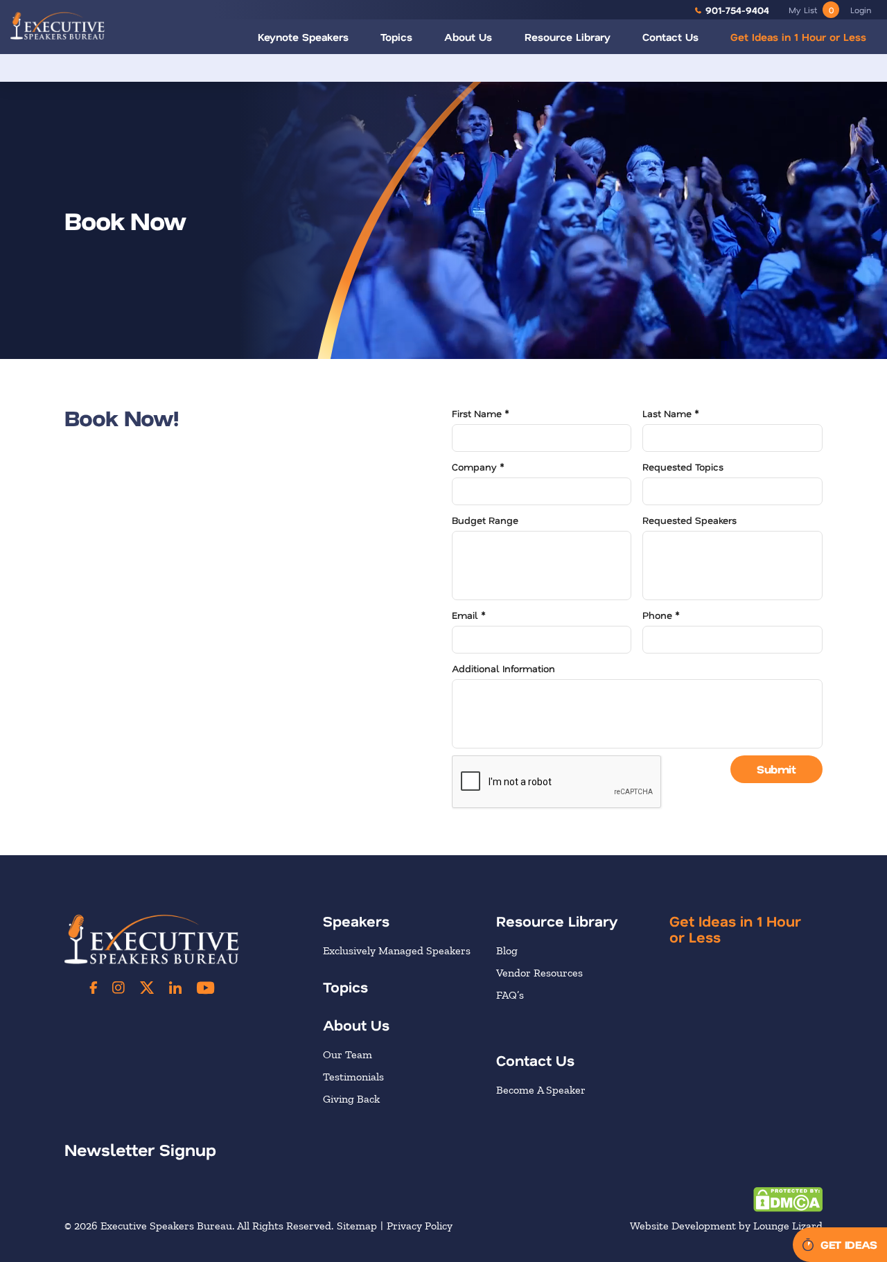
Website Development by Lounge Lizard (726, 1225)
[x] (147, 987)
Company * (478, 466)
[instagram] (118, 987)
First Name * (480, 413)
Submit (776, 769)
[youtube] (205, 987)
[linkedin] (175, 987)
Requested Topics (682, 466)
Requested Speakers (689, 520)
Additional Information (503, 668)
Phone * (661, 615)
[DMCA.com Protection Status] (788, 1198)
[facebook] (93, 987)
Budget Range (485, 520)
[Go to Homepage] (57, 25)
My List (811, 9)
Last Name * (670, 413)
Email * (469, 615)
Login (860, 9)
